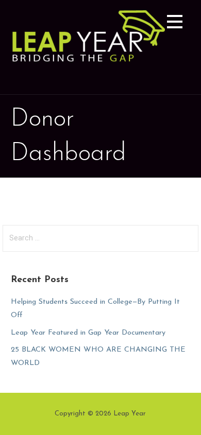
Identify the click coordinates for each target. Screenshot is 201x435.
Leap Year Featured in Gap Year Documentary (88, 333)
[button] (175, 23)
